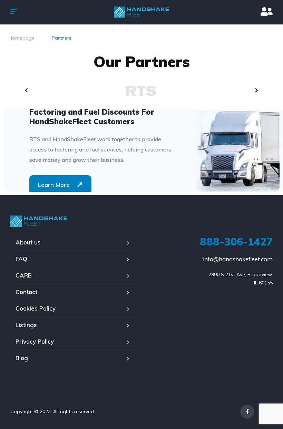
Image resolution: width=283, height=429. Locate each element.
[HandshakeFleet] (141, 12)
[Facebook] (247, 412)
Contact (26, 291)
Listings (26, 324)
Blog (22, 358)
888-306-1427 (236, 241)
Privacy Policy (35, 341)
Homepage (22, 38)
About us (28, 242)
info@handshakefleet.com (238, 259)
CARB (24, 275)
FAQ (21, 258)
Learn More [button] (60, 184)
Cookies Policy (36, 308)
